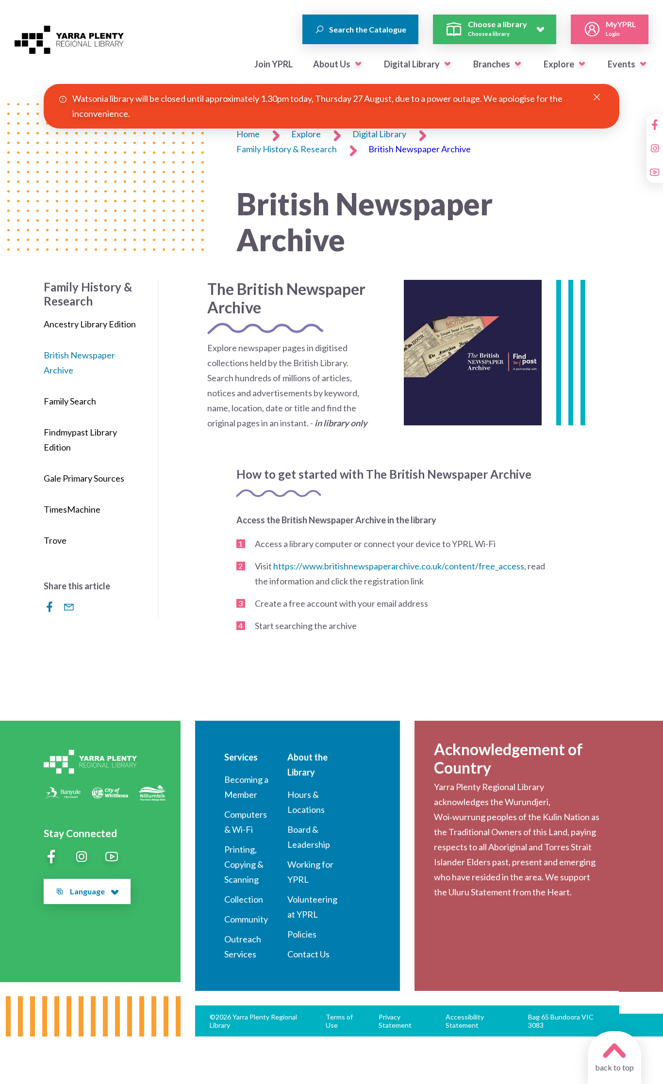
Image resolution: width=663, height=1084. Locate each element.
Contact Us (308, 954)
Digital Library (412, 64)
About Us (331, 64)
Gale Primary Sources (84, 478)
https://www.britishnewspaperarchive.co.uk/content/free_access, (399, 566)
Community (246, 919)
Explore (559, 64)
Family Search (70, 401)
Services (241, 757)
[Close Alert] (597, 97)
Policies (301, 934)
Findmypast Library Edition (80, 440)
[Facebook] (655, 124)
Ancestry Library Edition (90, 324)
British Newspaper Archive (419, 149)
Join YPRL (273, 64)
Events (621, 64)
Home (248, 134)
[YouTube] (655, 172)
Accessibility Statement (465, 1021)
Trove (55, 540)
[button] (358, 64)
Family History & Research (286, 149)
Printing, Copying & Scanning (244, 864)
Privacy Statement (395, 1021)
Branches (491, 64)
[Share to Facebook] (49, 607)
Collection (243, 899)
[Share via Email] (69, 607)
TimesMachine (72, 509)
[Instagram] (655, 148)
